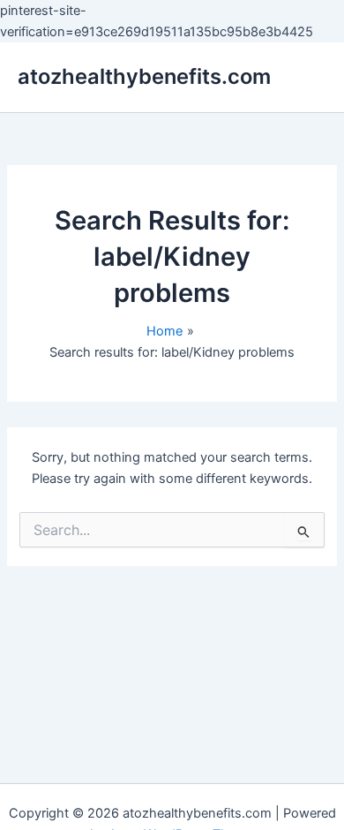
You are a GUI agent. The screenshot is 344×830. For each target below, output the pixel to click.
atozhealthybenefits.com (144, 76)
